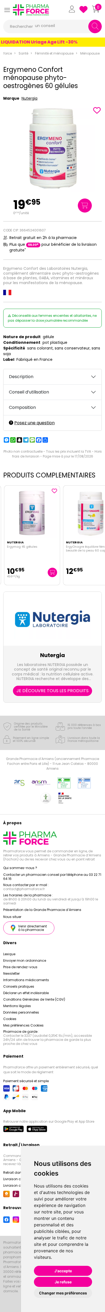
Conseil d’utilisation (29, 392)
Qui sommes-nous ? (20, 868)
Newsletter (11, 973)
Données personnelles (21, 1012)
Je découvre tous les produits (52, 691)
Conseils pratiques (18, 986)
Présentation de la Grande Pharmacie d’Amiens (42, 909)
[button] (7, 10)
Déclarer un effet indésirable (26, 993)
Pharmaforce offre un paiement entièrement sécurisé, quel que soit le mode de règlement (50, 1069)
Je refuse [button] (63, 1282)
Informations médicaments (26, 980)
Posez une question (34, 423)
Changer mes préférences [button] (63, 1293)
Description (21, 377)
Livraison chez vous (19, 1179)
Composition (22, 407)
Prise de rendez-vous (20, 967)
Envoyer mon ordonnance (24, 960)
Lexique (9, 954)
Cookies (9, 1019)
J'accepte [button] (63, 1271)
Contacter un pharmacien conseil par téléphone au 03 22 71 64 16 (52, 877)
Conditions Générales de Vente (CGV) (34, 999)
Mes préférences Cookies (23, 1025)
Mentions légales (17, 1006)
